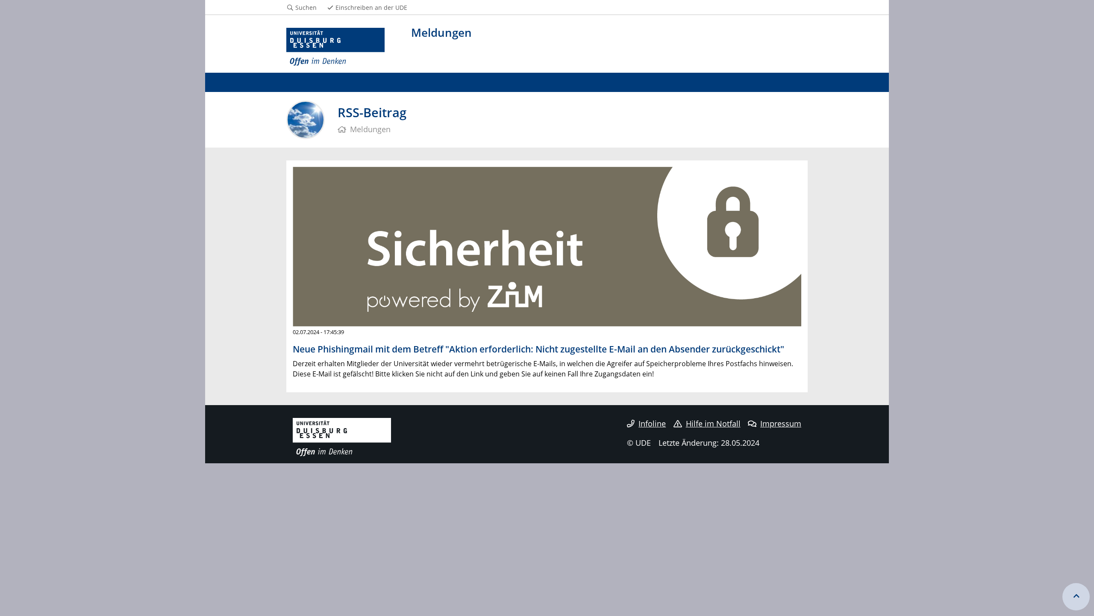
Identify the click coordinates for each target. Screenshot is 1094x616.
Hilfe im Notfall (713, 423)
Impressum (780, 423)
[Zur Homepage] (335, 47)
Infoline (652, 423)
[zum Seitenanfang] (1076, 596)
